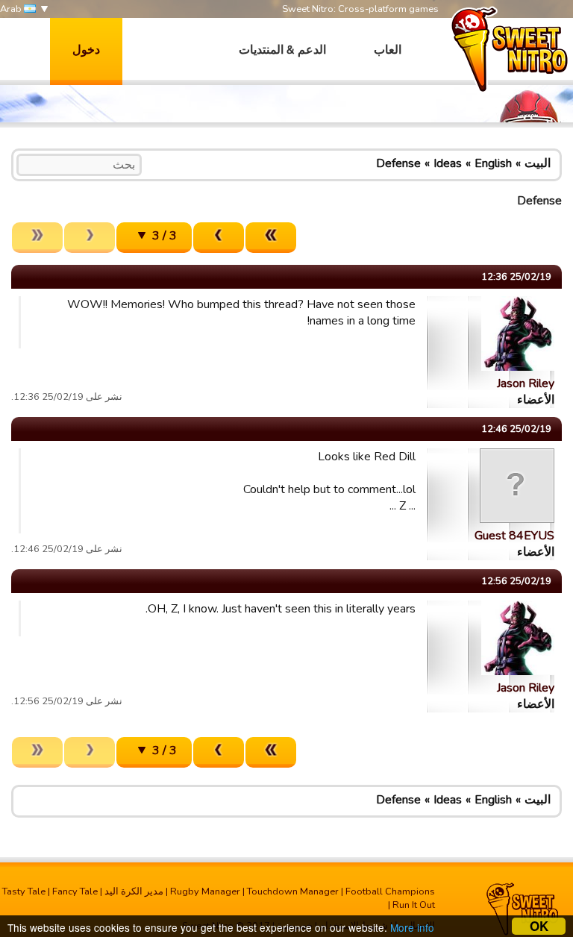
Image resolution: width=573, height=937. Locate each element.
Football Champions (390, 891)
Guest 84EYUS (514, 535)
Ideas (447, 163)
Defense (398, 163)
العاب (387, 50)
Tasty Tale (24, 891)
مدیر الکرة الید (133, 891)
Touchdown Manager (293, 891)
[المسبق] (218, 237)
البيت (538, 163)
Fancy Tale (75, 891)
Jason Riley (525, 383)
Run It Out (413, 905)
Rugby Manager (205, 891)
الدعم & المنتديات (282, 50)
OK (539, 926)
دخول (86, 50)
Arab (12, 9)
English (493, 163)
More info (412, 927)
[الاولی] (270, 237)
